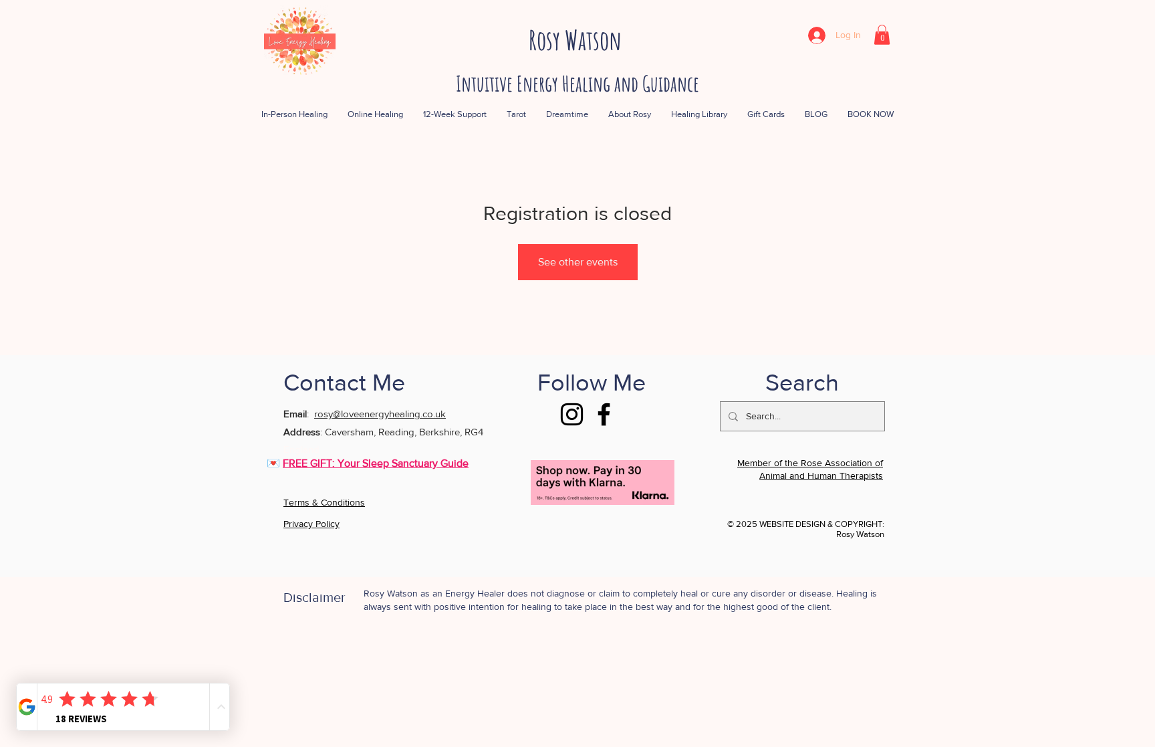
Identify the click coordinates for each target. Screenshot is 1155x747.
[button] (882, 35)
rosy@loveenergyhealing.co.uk (380, 413)
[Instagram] (572, 414)
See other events (578, 262)
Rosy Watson (575, 40)
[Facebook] (604, 414)
